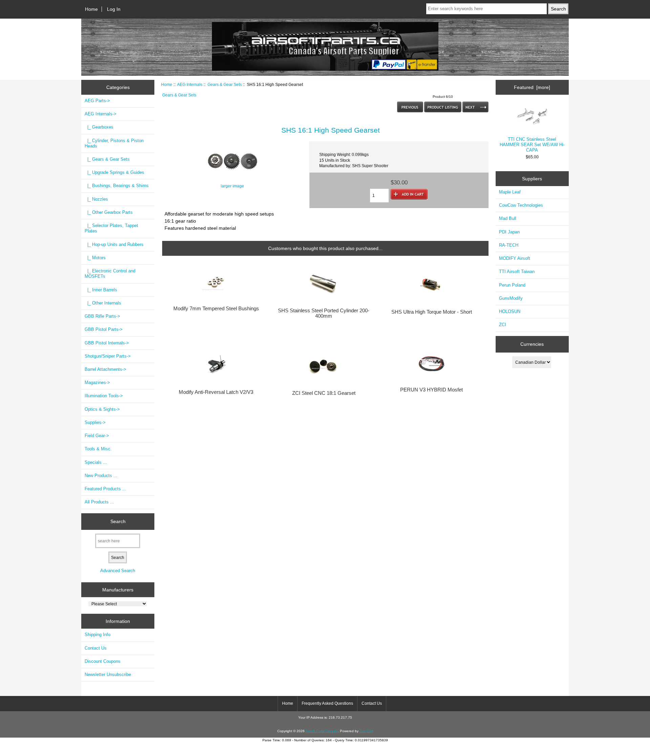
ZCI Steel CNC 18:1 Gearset (323, 393)
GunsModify (511, 298)
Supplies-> (95, 422)
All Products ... (99, 501)
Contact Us (96, 648)
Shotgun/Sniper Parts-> (108, 356)
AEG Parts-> (97, 100)
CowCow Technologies (521, 205)
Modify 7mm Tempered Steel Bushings (216, 308)
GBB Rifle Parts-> (102, 316)
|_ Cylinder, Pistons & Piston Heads (114, 143)
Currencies (532, 344)
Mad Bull (507, 218)
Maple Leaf (510, 192)
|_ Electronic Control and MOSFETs (110, 273)
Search (118, 521)
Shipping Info (97, 634)
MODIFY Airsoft (514, 258)
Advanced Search (117, 570)
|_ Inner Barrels (101, 289)
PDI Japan (509, 231)
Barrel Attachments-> (105, 369)
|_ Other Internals (103, 303)
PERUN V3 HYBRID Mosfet (431, 389)
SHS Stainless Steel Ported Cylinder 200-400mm (323, 313)
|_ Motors (95, 257)
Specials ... (96, 462)
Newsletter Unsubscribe (108, 674)
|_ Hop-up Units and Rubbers (114, 244)
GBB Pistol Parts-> (104, 329)
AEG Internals (189, 84)
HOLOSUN (509, 311)
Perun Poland (512, 285)
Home (91, 9)
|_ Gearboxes (99, 127)
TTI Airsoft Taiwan (517, 271)
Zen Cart (366, 731)
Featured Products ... (105, 488)
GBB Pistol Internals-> (107, 342)
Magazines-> (97, 382)
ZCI (502, 324)
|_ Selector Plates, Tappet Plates (111, 228)
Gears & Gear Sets (225, 84)
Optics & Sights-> (102, 409)
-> (100, 113)
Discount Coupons (103, 661)
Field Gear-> (97, 435)
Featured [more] (532, 87)
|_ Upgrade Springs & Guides (114, 172)
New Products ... (101, 475)
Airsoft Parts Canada (321, 731)
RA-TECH (508, 245)
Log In (114, 9)
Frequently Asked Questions (327, 703)
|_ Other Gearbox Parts (109, 212)
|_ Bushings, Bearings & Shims (117, 185)
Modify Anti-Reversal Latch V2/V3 (216, 392)
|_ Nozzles (96, 199)
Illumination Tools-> (104, 395)
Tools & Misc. (98, 448)
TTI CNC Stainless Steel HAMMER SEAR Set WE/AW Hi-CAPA (532, 145)
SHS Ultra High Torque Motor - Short (431, 312)
